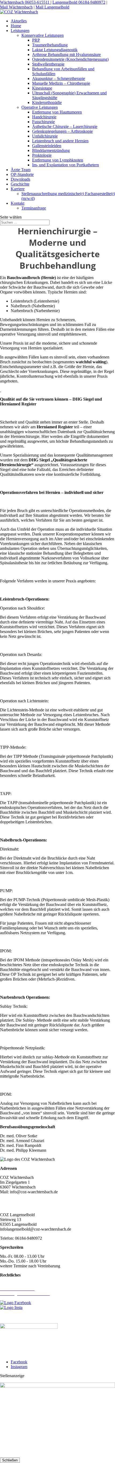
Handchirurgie (44, 117)
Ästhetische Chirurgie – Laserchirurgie (64, 126)
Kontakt (17, 203)
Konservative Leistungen (42, 35)
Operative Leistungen (39, 107)
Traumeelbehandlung (50, 45)
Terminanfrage (33, 208)
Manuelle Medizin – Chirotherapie (61, 83)
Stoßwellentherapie (48, 64)
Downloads (20, 179)
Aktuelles (19, 21)
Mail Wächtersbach (16, 7)
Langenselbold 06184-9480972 (78, 2)
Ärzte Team (20, 169)
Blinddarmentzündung (51, 150)
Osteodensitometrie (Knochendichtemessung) (70, 59)
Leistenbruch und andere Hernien (60, 141)
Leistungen (20, 30)
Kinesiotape (42, 88)
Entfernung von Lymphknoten (57, 160)
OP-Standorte (22, 174)
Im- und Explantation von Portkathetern (65, 165)
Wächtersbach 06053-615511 (25, 2)
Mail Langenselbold (52, 7)
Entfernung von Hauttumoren (57, 112)
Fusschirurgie (43, 121)
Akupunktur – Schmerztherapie (58, 78)
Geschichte (20, 184)
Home (16, 25)
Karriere (18, 189)
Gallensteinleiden (46, 145)
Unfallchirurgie (45, 136)
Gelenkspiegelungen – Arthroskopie (62, 131)
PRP (36, 40)
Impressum (9, 1284)
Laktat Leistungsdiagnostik (55, 49)
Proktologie (42, 155)
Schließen (10, 1460)
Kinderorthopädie (47, 102)
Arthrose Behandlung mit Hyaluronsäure (66, 54)
